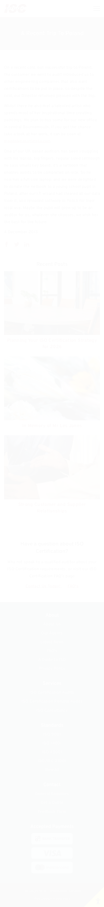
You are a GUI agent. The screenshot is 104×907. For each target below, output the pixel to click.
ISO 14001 (52, 743)
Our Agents (52, 633)
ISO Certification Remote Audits (52, 701)
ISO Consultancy (52, 710)
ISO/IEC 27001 (52, 761)
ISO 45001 (52, 752)
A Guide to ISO (52, 659)
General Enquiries (52, 793)
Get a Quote (52, 802)
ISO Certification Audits (52, 692)
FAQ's (73, 586)
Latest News (52, 642)
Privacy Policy (52, 668)
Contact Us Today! (43, 586)
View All (52, 769)
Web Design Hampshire (52, 899)
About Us (52, 624)
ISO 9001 (52, 734)
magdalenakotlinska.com (27, 141)
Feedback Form (52, 811)
